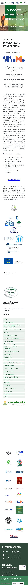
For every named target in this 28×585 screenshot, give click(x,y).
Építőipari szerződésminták (12, 330)
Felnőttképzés (8, 341)
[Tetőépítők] (8, 520)
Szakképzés (8, 391)
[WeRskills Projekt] (14, 536)
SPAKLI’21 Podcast (9, 388)
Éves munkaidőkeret (10, 335)
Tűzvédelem (8, 394)
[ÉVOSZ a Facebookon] (17, 2)
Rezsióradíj (7, 385)
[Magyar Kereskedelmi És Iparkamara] (8, 472)
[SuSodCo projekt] (19, 501)
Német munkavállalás (11, 377)
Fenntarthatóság (9, 344)
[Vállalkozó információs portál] (19, 530)
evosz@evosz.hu (16, 555)
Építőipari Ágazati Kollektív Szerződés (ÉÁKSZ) (12, 326)
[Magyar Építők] (8, 480)
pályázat (6, 382)
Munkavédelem (9, 374)
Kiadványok (7, 354)
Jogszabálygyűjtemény (11, 351)
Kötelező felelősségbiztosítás (13, 363)
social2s (8, 274)
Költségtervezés (9, 365)
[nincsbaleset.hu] (14, 403)
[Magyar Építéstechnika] (19, 472)
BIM (5, 319)
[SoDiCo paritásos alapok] (8, 502)
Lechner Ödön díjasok (11, 368)
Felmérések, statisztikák (11, 338)
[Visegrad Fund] (8, 529)
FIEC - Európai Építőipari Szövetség (11, 347)
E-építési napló (9, 322)
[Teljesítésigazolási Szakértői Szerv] (19, 510)
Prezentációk (8, 380)
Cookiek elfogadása (18, 583)
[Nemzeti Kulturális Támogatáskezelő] (8, 489)
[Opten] (8, 495)
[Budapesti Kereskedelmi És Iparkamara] (8, 453)
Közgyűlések (8, 360)
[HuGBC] (19, 463)
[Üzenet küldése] (21, 3)
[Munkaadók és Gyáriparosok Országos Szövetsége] (19, 481)
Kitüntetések (8, 357)
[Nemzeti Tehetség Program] (19, 489)
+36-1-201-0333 (15, 558)
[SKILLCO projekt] (19, 495)
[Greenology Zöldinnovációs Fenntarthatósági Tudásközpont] (8, 463)
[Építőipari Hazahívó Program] (11, 292)
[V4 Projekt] (19, 520)
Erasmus (6, 332)
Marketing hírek (9, 371)
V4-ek (6, 397)
